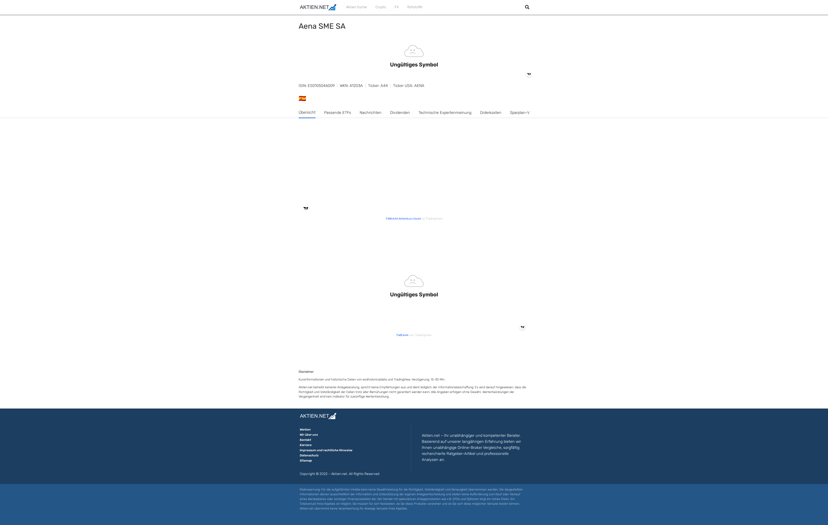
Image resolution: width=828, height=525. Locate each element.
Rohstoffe (414, 7)
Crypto (380, 7)
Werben (305, 429)
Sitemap (306, 460)
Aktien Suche (356, 7)
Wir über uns (309, 435)
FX (397, 7)
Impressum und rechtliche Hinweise (326, 450)
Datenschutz (309, 455)
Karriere (306, 445)
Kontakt (305, 440)
